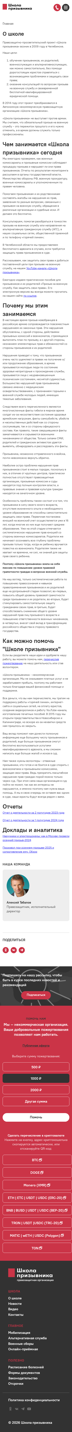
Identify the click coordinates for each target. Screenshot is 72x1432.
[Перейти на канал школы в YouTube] (29, 1409)
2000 (34, 1090)
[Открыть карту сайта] (65, 7)
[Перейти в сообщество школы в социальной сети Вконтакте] (17, 1409)
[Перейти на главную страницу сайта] (17, 7)
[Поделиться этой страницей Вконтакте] (14, 950)
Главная (8, 24)
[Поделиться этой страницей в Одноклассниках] (6, 950)
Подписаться (36, 995)
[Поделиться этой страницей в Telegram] (22, 950)
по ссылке (30, 295)
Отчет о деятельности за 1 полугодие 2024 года (33, 820)
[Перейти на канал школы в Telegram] (23, 1409)
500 (34, 1067)
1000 (34, 1078)
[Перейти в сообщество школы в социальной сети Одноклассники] (10, 1409)
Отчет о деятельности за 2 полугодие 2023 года (33, 812)
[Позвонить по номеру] (57, 7)
